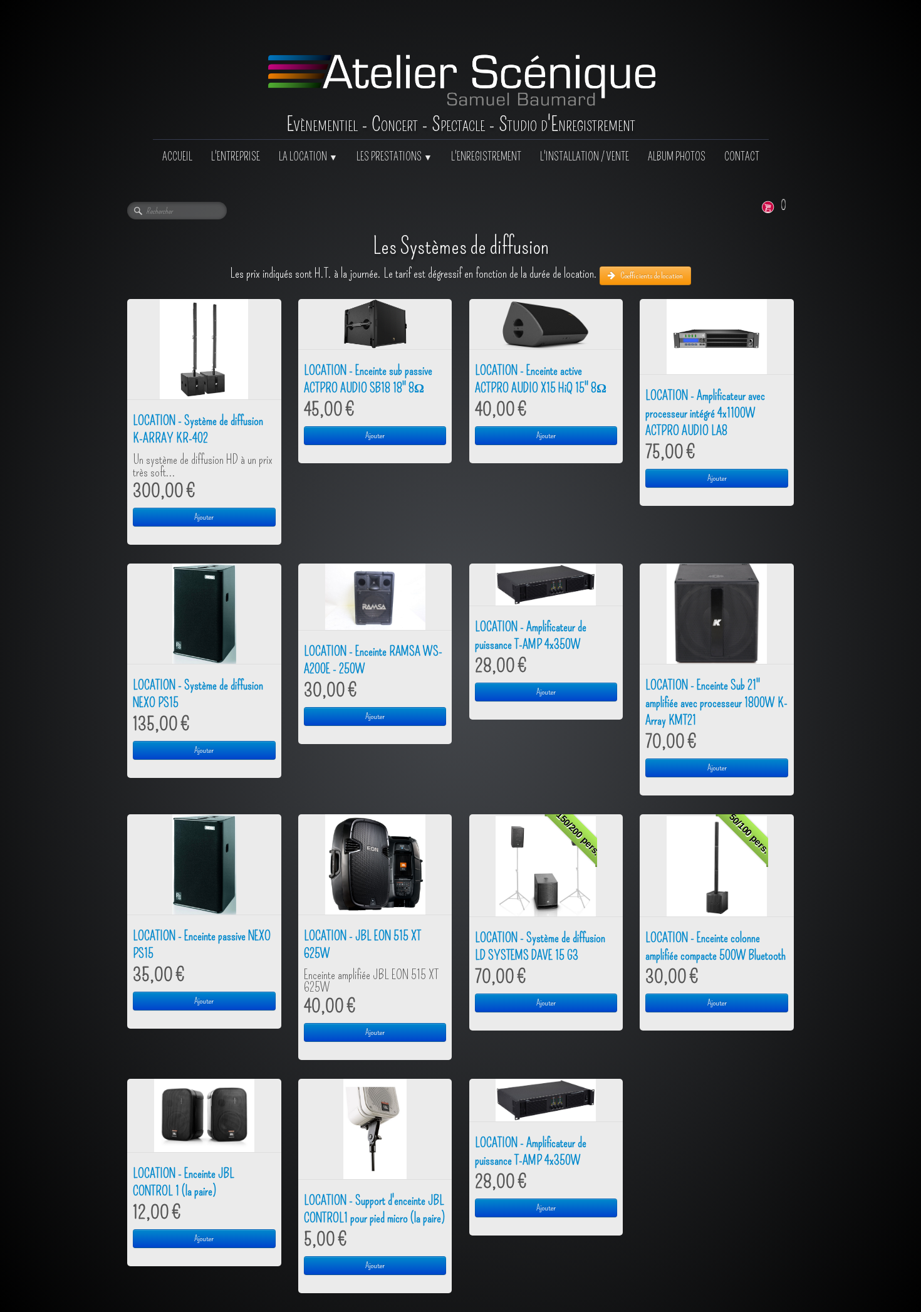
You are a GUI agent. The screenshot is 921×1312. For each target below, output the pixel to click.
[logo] (460, 70)
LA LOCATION (308, 157)
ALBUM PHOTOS (676, 157)
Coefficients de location (651, 275)
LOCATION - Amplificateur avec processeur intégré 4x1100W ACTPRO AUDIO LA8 (705, 413)
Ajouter (204, 517)
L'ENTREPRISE (235, 157)
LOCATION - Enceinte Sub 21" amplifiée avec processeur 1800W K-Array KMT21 (716, 703)
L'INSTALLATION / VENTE (584, 157)
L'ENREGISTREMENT (486, 157)
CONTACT (741, 157)
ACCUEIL (177, 157)
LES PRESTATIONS (394, 157)
